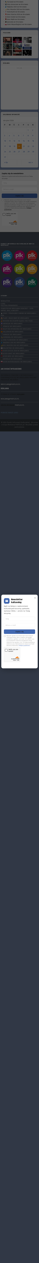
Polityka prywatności (24, 645)
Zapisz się (19, 632)
